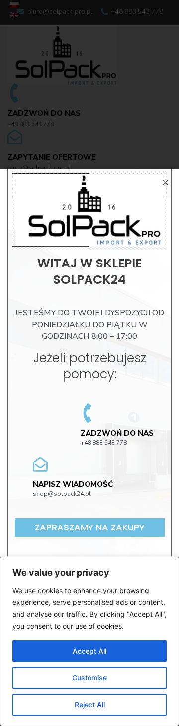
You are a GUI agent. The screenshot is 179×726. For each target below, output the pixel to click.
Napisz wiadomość (73, 484)
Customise (89, 677)
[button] (90, 527)
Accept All (89, 651)
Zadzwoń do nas (117, 433)
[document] (89, 363)
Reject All (90, 704)
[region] (89, 641)
